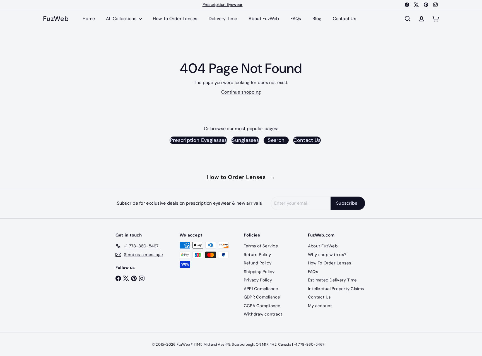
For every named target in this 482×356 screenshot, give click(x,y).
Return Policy (257, 254)
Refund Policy (257, 263)
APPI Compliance (261, 289)
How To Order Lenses (175, 18)
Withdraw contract (263, 314)
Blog (317, 18)
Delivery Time (223, 18)
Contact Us (344, 18)
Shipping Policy (259, 271)
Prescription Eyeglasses (198, 140)
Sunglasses (245, 140)
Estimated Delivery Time (332, 280)
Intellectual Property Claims (336, 289)
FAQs (295, 18)
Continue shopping (241, 92)
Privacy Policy (258, 280)
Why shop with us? (327, 254)
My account (320, 306)
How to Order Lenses (241, 177)
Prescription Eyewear (223, 4)
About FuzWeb (264, 18)
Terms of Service (261, 246)
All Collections (122, 18)
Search (276, 140)
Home (89, 18)
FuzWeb (56, 19)
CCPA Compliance (262, 306)
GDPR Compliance (262, 297)
